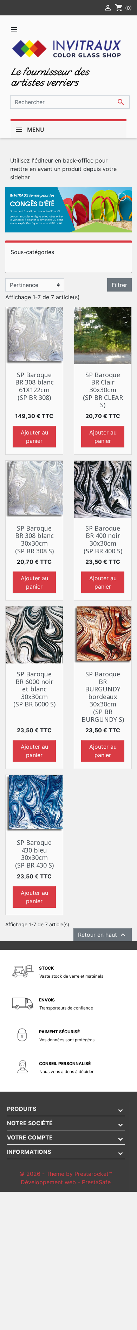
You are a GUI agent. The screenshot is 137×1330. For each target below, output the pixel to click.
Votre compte (30, 1137)
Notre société (30, 1123)
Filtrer (119, 284)
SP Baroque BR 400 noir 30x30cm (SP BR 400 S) (103, 539)
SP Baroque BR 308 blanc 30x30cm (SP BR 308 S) (34, 539)
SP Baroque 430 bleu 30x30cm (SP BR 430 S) (34, 853)
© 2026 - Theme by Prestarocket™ (65, 1173)
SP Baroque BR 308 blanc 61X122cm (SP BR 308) (34, 386)
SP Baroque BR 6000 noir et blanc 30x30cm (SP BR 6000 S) (34, 689)
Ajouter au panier (34, 436)
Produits (21, 1108)
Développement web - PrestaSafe (66, 1182)
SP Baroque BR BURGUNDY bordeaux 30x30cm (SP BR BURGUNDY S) (102, 697)
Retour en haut (102, 934)
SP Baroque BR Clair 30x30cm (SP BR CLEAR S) (103, 390)
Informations (29, 1151)
